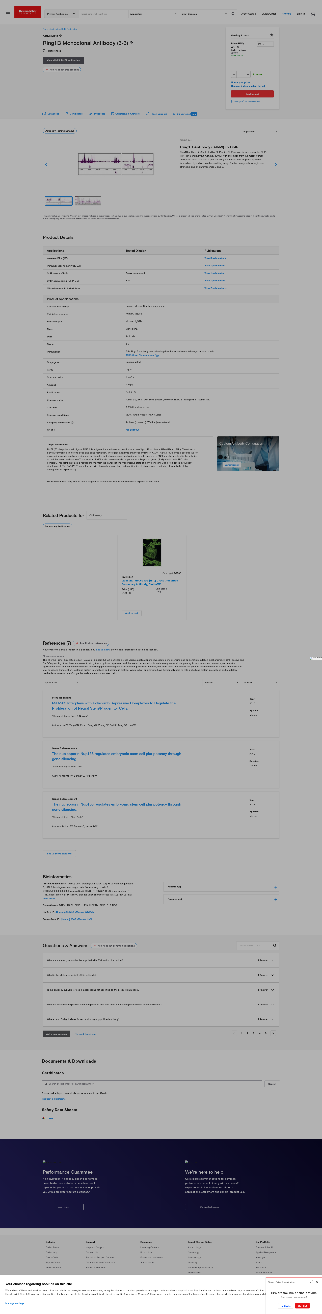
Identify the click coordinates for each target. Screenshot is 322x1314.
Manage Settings (14, 1303)
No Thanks (285, 1306)
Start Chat (302, 1306)
